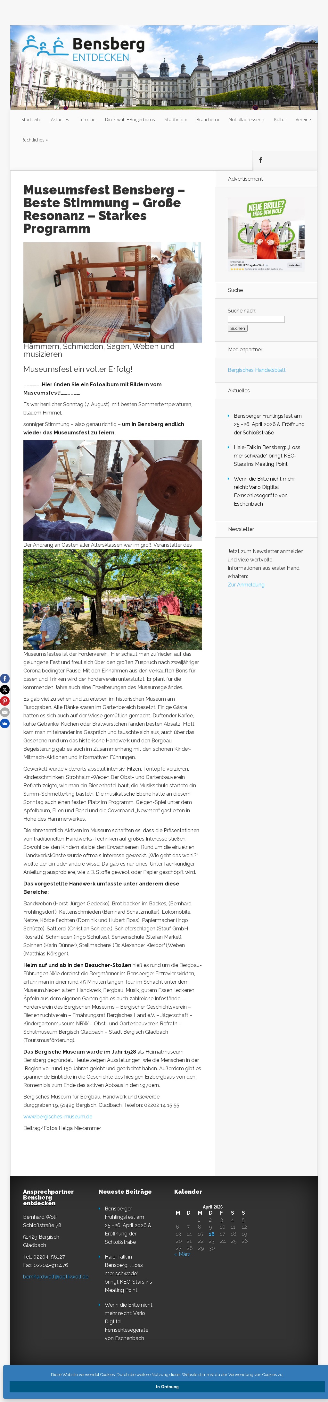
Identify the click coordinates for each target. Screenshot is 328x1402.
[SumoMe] (5, 723)
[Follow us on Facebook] (260, 160)
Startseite (31, 119)
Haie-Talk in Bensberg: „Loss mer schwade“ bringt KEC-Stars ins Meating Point (267, 455)
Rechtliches (33, 140)
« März (182, 1254)
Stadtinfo (174, 119)
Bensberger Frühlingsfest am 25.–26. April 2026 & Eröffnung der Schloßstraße (269, 424)
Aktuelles (60, 119)
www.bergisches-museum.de (57, 1117)
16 (212, 1234)
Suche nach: (242, 311)
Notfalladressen (245, 119)
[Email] (5, 712)
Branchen (206, 119)
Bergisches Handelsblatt (257, 370)
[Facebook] (5, 678)
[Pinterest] (5, 701)
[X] (5, 690)
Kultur (280, 119)
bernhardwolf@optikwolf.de (55, 1277)
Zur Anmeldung (246, 585)
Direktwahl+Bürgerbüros (130, 119)
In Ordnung (167, 1386)
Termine (87, 119)
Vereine (303, 119)
